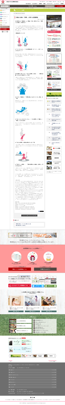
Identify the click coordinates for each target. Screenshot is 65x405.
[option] (15, 356)
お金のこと (3, 10)
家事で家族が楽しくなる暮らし (21, 225)
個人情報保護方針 (25, 399)
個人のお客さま (28, 3)
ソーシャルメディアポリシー (39, 399)
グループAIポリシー (46, 399)
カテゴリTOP (54, 372)
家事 (22, 13)
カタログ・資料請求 (49, 1)
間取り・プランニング (18, 13)
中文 (60, 1)
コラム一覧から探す (11, 389)
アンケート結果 (4, 22)
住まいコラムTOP (11, 391)
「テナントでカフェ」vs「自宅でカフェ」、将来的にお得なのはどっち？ (56, 138)
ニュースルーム (56, 3)
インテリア (3, 24)
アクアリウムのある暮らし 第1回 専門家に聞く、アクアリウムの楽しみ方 (56, 133)
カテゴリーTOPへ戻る (29, 215)
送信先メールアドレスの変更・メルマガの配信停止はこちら (55, 172)
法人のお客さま (34, 3)
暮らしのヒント (4, 20)
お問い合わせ (54, 1)
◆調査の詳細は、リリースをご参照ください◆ (23, 223)
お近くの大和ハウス (42, 1)
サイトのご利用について (8, 399)
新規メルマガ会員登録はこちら (20, 269)
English (58, 1)
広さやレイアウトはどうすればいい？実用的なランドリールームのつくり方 (56, 115)
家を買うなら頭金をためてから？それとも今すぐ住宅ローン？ (56, 110)
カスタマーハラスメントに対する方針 (54, 399)
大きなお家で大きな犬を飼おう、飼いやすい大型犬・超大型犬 (56, 128)
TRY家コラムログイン (45, 269)
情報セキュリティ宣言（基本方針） (17, 399)
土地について (4, 12)
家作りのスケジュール (5, 14)
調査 (23, 13)
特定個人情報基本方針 (31, 399)
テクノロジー (4, 18)
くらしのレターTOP (11, 393)
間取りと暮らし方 (5, 16)
